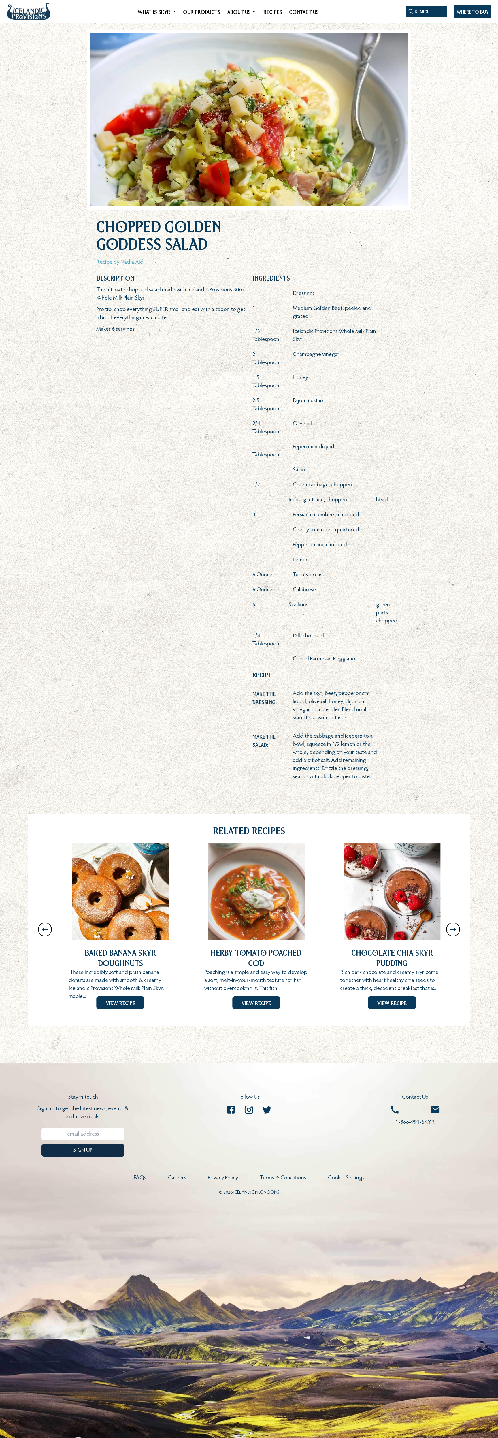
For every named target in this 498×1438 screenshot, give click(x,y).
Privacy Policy (223, 1178)
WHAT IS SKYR (153, 11)
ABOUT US (239, 11)
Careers (177, 1178)
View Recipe (120, 1002)
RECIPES (272, 11)
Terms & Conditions (283, 1178)
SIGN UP (83, 1150)
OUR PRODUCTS (201, 11)
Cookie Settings (346, 1178)
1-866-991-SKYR (415, 1122)
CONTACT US (304, 11)
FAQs (140, 1178)
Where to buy (472, 11)
